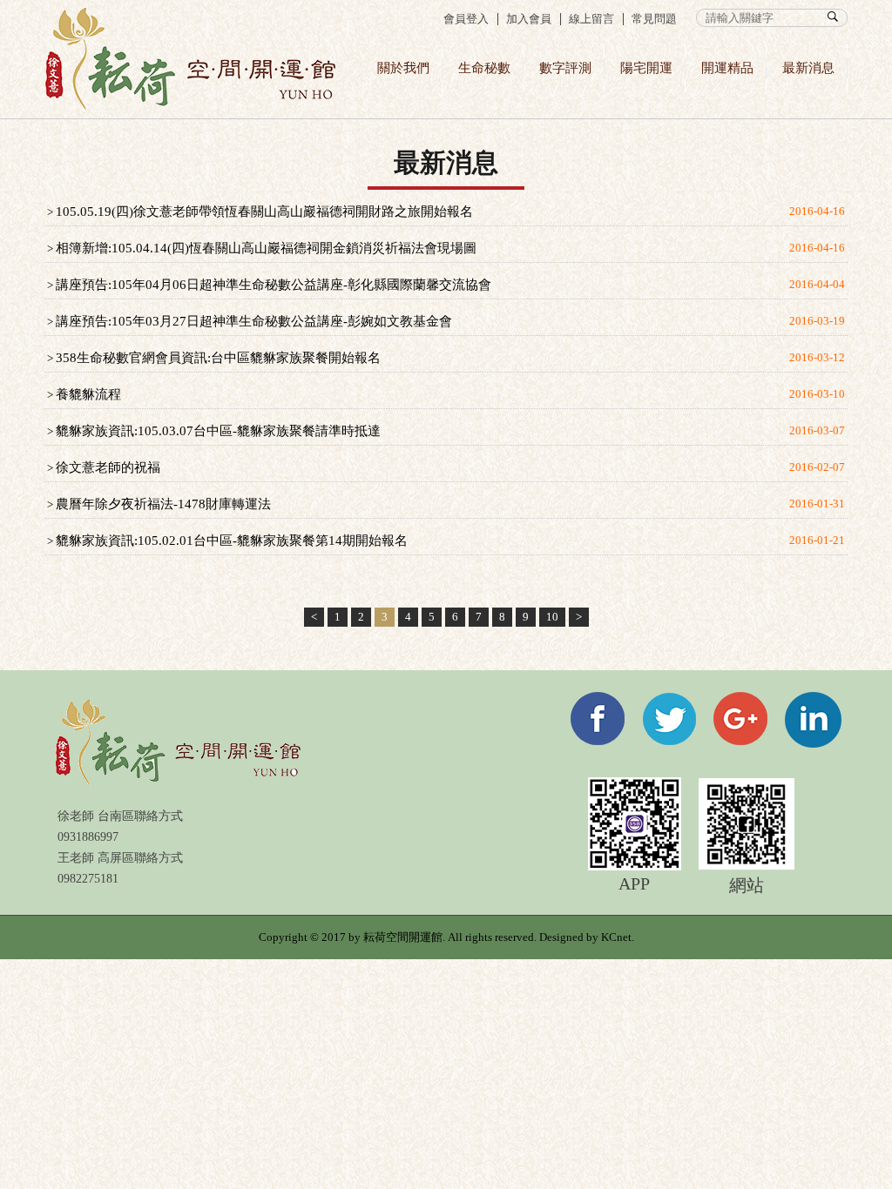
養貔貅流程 (88, 394)
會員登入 (466, 18)
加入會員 (528, 18)
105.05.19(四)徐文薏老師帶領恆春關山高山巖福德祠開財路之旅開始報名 (264, 211)
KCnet (616, 937)
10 (552, 616)
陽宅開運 (646, 68)
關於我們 (403, 68)
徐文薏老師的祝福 (108, 467)
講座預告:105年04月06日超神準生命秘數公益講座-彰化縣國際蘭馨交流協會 (273, 285)
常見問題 (654, 18)
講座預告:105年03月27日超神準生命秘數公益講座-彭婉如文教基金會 (254, 321)
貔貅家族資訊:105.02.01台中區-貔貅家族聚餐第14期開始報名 (232, 540)
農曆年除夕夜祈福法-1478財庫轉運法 (163, 504)
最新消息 (808, 68)
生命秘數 (484, 68)
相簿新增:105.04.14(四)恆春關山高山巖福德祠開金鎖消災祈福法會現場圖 (266, 248)
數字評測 (565, 68)
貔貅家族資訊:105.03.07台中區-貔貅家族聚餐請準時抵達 (218, 431)
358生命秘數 (190, 59)
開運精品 (727, 68)
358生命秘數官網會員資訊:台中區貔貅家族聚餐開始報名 (218, 358)
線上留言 (591, 18)
